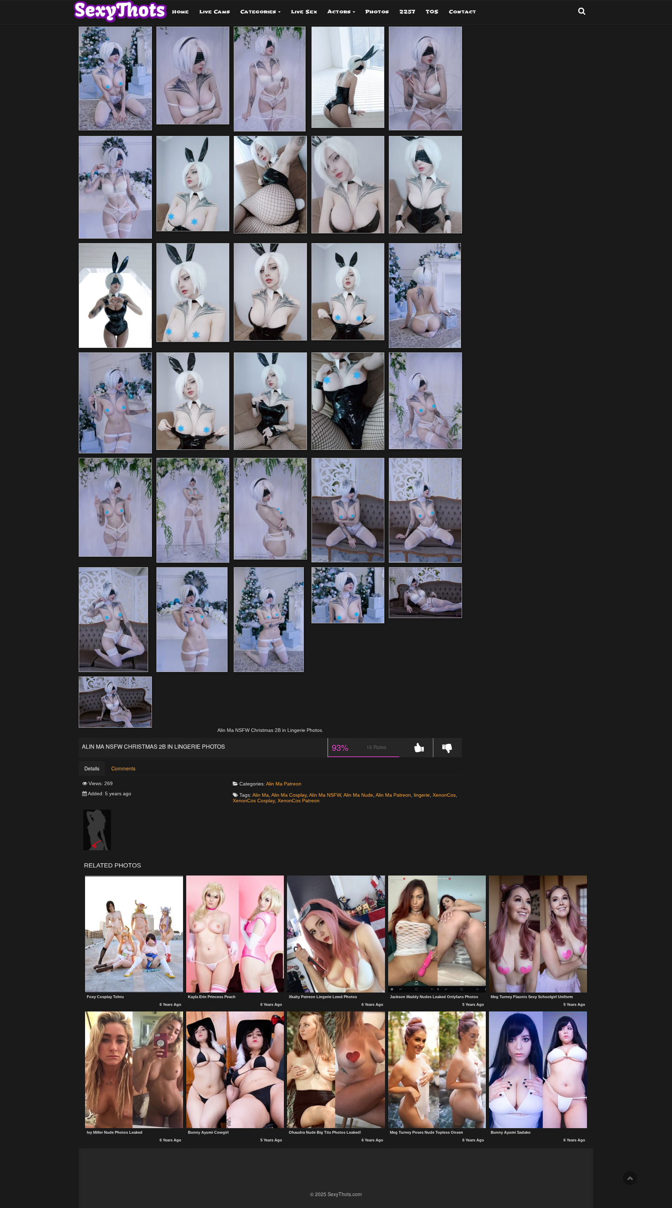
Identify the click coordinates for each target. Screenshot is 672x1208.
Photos (377, 11)
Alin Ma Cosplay (289, 795)
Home (180, 11)
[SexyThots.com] (120, 9)
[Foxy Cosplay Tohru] (134, 934)
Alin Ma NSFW (325, 795)
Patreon (292, 784)
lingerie (422, 795)
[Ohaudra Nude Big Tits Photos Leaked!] (336, 1069)
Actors (339, 11)
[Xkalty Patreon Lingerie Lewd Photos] (336, 934)
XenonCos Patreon (299, 800)
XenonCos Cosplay (254, 800)
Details (91, 768)
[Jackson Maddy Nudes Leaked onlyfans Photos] (437, 934)
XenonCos (444, 795)
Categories (258, 11)
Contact (462, 11)
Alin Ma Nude (358, 795)
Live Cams (214, 11)
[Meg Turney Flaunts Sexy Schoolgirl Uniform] (538, 934)
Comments (123, 768)
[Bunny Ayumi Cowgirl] (235, 1069)
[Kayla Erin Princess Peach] (235, 934)
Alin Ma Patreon (393, 795)
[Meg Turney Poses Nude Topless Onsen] (437, 1069)
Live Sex (304, 11)
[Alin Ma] (97, 829)
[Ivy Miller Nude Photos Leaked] (134, 1069)
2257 (407, 11)
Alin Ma (274, 784)
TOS (432, 11)
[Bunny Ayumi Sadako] (538, 1069)
